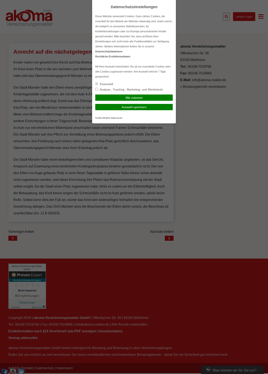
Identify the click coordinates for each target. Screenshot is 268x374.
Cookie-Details (102, 118)
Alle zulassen (134, 97)
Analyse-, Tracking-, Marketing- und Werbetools (131, 89)
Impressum (116, 118)
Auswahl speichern (134, 107)
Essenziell (106, 84)
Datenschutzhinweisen (108, 51)
